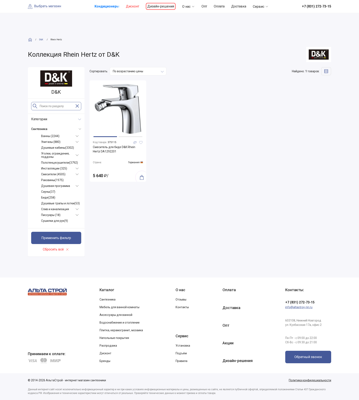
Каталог (107, 290)
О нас (186, 7)
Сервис (258, 7)
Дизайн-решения (160, 6)
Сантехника (108, 299)
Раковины (52, 180)
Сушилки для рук (54, 220)
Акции (228, 343)
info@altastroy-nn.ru (298, 307)
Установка (183, 345)
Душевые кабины (57, 147)
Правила (181, 361)
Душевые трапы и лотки (60, 203)
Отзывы (181, 299)
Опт (204, 6)
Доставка (238, 6)
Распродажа (108, 345)
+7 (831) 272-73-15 (300, 302)
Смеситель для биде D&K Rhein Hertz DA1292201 (114, 149)
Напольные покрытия (114, 338)
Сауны (48, 191)
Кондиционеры (107, 6)
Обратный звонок (308, 357)
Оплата (219, 6)
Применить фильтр (56, 238)
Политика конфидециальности (310, 380)
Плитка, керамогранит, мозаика (121, 330)
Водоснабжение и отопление (120, 322)
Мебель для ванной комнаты (119, 307)
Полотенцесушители (59, 162)
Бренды (105, 361)
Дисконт (132, 6)
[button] (105, 136)
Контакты (182, 307)
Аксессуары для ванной (116, 315)
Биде (48, 197)
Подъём (181, 353)
